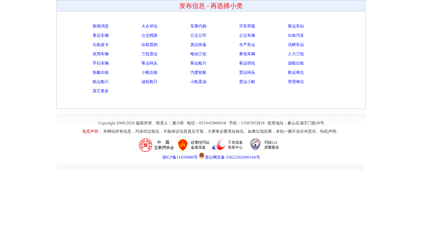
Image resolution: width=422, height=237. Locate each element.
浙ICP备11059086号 (180, 157)
